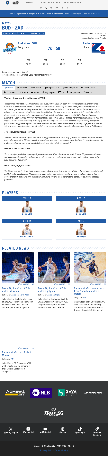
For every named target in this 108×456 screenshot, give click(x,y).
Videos (13, 295)
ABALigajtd (45, 432)
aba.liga (62, 432)
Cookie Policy (61, 450)
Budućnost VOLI (28, 43)
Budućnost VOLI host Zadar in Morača (17, 354)
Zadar (86, 43)
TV (99, 14)
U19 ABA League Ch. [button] (48, 2)
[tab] (8, 87)
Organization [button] (21, 14)
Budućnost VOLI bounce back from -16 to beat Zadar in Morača (89, 291)
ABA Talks (92, 14)
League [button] (32, 14)
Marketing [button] (75, 14)
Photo (67, 14)
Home (12, 14)
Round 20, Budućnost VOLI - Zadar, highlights (52, 290)
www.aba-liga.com (97, 433)
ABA (84, 298)
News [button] (40, 14)
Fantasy (30, 2)
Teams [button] (48, 14)
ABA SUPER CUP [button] (71, 2)
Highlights (56, 295)
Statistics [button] (58, 14)
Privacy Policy (47, 450)
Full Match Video (23, 295)
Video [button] (84, 14)
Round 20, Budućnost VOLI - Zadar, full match (16, 290)
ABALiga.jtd (28, 432)
